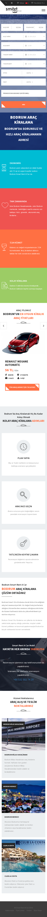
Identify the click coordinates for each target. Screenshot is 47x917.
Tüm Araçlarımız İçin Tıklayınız (22, 387)
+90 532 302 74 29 (23, 679)
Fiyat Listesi (20, 910)
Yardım (29, 910)
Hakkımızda (9, 910)
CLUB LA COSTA (11, 876)
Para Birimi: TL (39, 3)
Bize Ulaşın (38, 910)
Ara (23, 105)
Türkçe (22, 3)
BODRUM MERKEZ (12, 817)
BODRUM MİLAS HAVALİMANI (16, 755)
